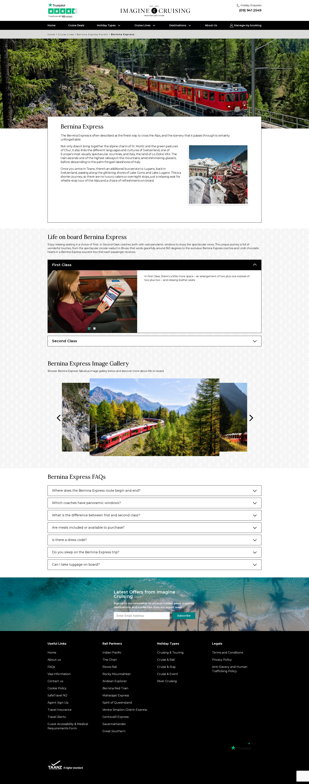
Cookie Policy (165, 434)
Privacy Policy (188, 434)
